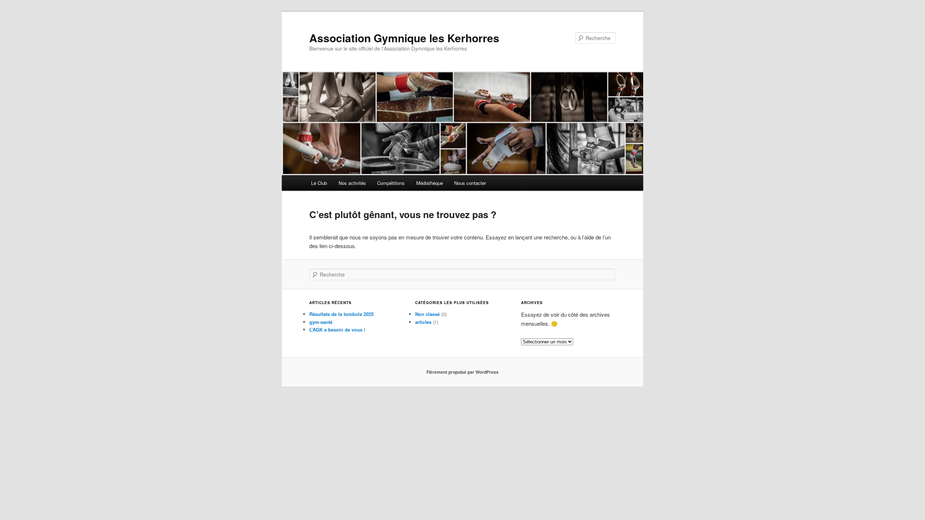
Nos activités (352, 182)
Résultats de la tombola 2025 (341, 314)
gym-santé (320, 321)
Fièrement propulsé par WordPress (462, 372)
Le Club (319, 182)
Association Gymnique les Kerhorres (404, 38)
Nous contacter (470, 182)
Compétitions (391, 182)
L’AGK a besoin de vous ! (337, 329)
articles (423, 321)
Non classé (427, 314)
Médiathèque (429, 182)
